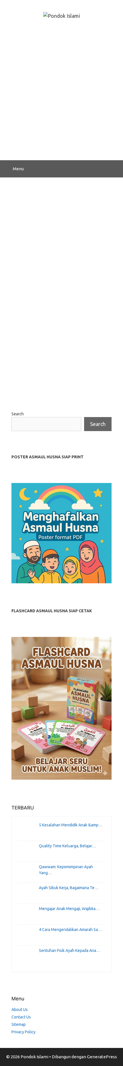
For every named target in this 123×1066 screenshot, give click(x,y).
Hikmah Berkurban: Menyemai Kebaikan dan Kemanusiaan (60, 222)
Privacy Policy (23, 1032)
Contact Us (21, 1017)
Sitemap (18, 1024)
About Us (19, 1009)
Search (17, 414)
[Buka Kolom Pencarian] (114, 168)
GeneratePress (102, 1056)
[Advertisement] (61, 95)
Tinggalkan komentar (39, 386)
